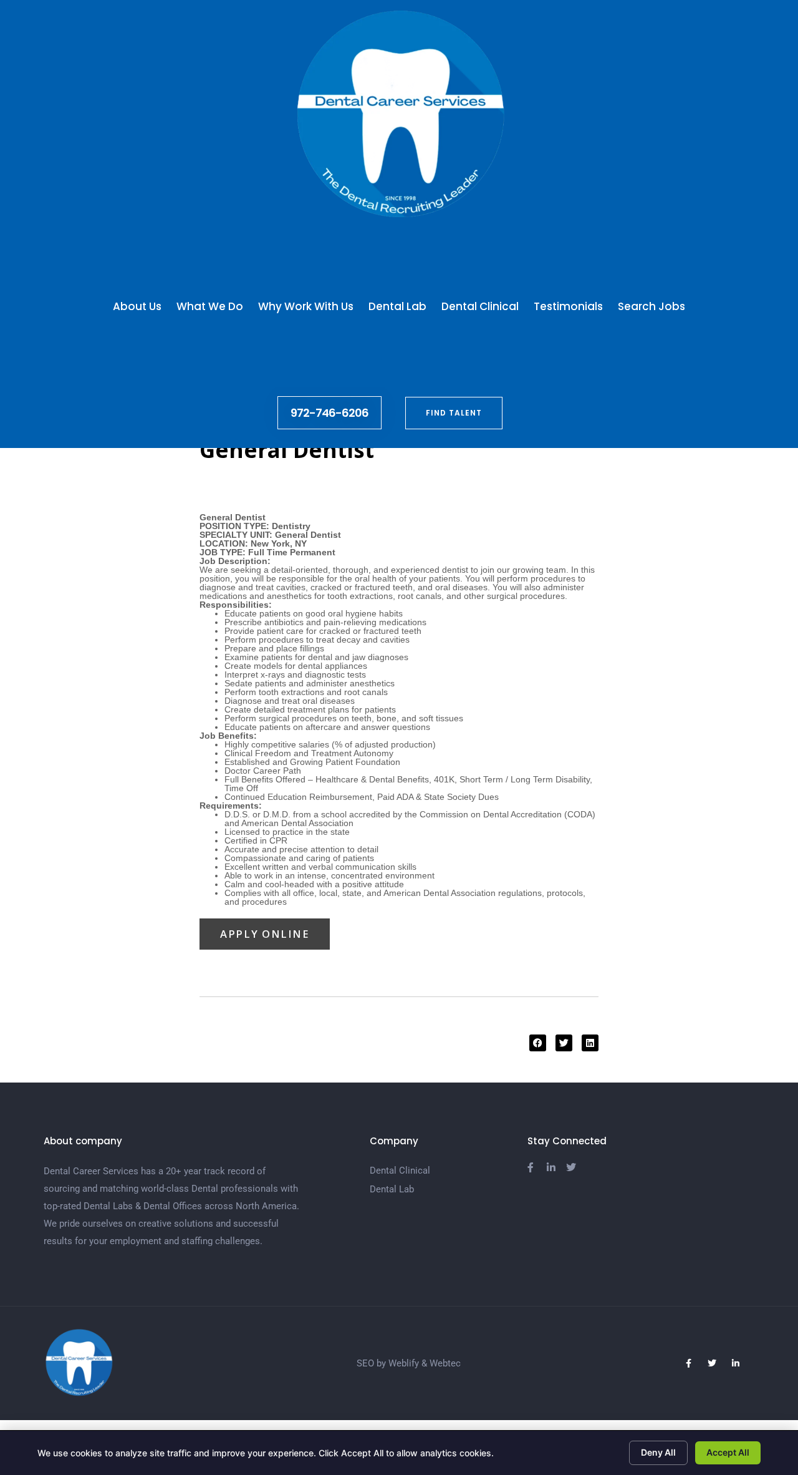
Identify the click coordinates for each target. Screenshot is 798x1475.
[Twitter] (712, 1363)
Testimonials (568, 306)
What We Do (209, 306)
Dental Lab (397, 306)
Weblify (403, 1363)
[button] (537, 1042)
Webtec (445, 1363)
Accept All (727, 1452)
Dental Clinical (480, 306)
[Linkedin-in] (735, 1363)
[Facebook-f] (688, 1363)
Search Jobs (651, 306)
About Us (137, 306)
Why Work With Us (305, 306)
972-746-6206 (329, 413)
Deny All (658, 1452)
